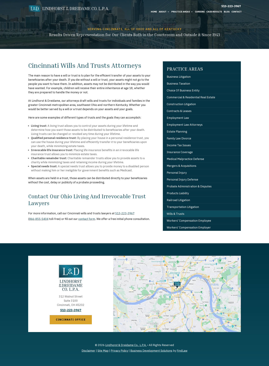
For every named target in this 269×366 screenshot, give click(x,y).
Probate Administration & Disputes (189, 186)
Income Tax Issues (179, 145)
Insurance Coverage (180, 152)
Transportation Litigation (183, 207)
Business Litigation (179, 76)
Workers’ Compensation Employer (189, 227)
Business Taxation (178, 83)
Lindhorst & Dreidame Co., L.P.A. (126, 345)
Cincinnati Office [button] (71, 319)
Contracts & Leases (179, 111)
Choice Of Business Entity (183, 90)
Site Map (103, 350)
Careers (200, 11)
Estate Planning (177, 131)
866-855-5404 (38, 219)
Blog (227, 11)
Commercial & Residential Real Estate (191, 97)
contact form (86, 219)
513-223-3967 (231, 6)
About (162, 11)
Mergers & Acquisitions (181, 166)
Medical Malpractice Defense (185, 159)
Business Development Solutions (151, 350)
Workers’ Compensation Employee (189, 220)
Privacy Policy (119, 350)
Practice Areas (180, 11)
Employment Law (178, 118)
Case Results (214, 11)
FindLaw (182, 350)
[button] (266, 343)
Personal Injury (177, 172)
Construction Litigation (181, 104)
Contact (236, 11)
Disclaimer (88, 350)
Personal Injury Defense (182, 179)
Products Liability (178, 193)
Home (154, 11)
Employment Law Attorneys (185, 124)
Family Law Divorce (179, 138)
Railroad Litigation (178, 200)
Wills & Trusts (175, 214)
